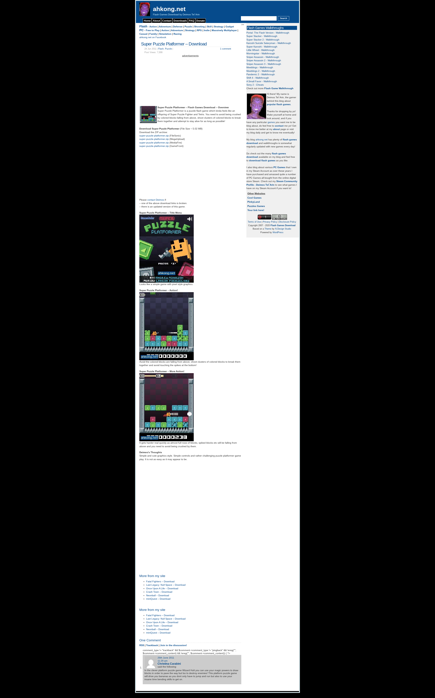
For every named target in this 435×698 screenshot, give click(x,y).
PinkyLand (253, 202)
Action (153, 26)
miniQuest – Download (158, 599)
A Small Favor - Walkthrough (261, 81)
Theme (268, 229)
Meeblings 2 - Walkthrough (260, 71)
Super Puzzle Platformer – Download (174, 44)
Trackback (152, 645)
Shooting (199, 26)
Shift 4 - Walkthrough (257, 78)
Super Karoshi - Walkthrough (261, 46)
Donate (200, 20)
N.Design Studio (283, 229)
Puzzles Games (256, 206)
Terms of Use (254, 222)
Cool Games (254, 198)
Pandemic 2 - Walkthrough (260, 74)
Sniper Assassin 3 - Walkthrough (263, 64)
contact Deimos (155, 200)
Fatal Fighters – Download (160, 581)
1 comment (225, 48)
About (156, 20)
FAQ (191, 20)
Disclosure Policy (287, 222)
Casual (143, 34)
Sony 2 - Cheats (255, 85)
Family (153, 34)
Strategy (218, 26)
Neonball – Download (157, 595)
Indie (207, 30)
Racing (177, 34)
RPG (199, 30)
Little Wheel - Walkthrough (260, 50)
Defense (177, 26)
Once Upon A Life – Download (162, 588)
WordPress (278, 232)
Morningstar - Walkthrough (260, 53)
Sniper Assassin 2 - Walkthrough (263, 60)
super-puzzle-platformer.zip (154, 135)
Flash (143, 26)
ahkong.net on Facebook (152, 37)
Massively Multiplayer (224, 30)
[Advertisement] (190, 81)
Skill (209, 26)
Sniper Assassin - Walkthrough (262, 57)
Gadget (229, 26)
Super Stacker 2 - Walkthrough (262, 39)
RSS (141, 645)
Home (147, 20)
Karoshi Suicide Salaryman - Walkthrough (268, 43)
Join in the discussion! (173, 645)
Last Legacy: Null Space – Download (166, 585)
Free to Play (153, 30)
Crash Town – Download (159, 592)
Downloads (180, 20)
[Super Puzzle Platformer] (148, 122)
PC (141, 30)
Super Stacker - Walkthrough (261, 36)
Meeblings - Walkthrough (259, 67)
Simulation (165, 34)
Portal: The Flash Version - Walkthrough (267, 32)
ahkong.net (169, 8)
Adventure (165, 26)
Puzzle (188, 26)
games (271, 122)
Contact (166, 20)
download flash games (262, 160)
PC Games (279, 167)
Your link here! (255, 210)
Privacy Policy (270, 222)
